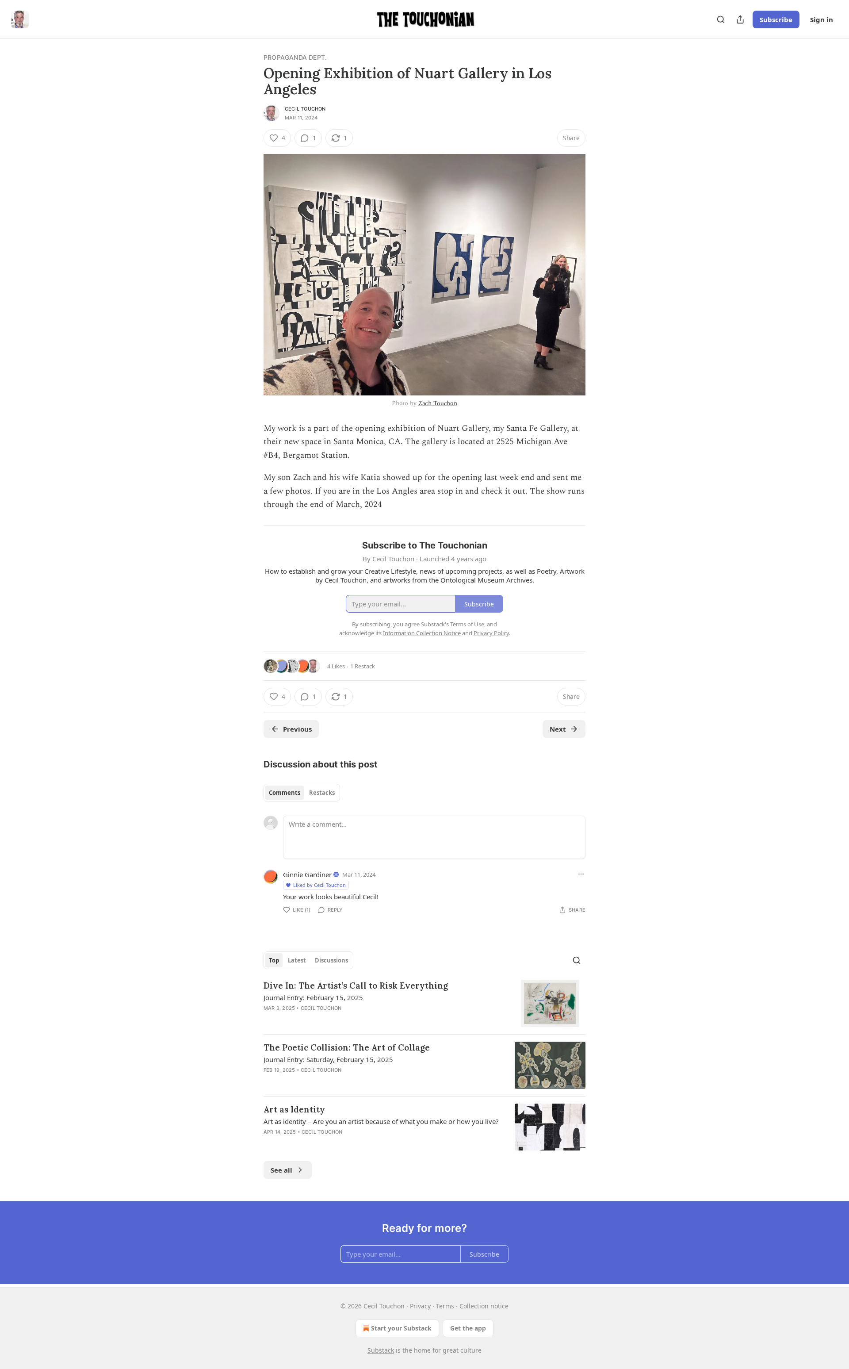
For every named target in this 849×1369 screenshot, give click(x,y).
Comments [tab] (284, 793)
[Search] (721, 19)
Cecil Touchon (305, 109)
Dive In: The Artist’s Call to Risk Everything (356, 985)
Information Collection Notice (422, 633)
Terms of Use (467, 624)
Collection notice (484, 1306)
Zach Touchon (437, 403)
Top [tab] (274, 960)
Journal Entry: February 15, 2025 (313, 997)
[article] (424, 1003)
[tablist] (302, 792)
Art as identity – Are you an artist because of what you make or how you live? (381, 1121)
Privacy (420, 1306)
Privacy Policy (491, 633)
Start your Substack (401, 1328)
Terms (445, 1306)
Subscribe (776, 19)
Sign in (821, 19)
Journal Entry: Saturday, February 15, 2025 (328, 1059)
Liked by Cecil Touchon (319, 885)
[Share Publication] (740, 19)
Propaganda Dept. (295, 57)
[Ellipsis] (581, 874)
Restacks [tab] (322, 793)
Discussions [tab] (331, 960)
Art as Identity (294, 1109)
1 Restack (362, 666)
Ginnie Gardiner (307, 874)
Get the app (468, 1328)
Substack (380, 1350)
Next (558, 729)
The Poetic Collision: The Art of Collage (347, 1047)
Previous (297, 729)
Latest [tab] (297, 960)
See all (281, 1170)
